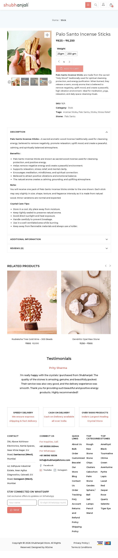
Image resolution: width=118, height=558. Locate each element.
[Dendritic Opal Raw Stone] (86, 302)
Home (55, 20)
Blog (74, 476)
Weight (61, 48)
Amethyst (106, 444)
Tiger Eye (106, 508)
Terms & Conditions (81, 547)
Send (16, 510)
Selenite (105, 504)
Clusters (90, 467)
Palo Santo (84, 112)
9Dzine (49, 547)
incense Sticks (70, 112)
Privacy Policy (81, 543)
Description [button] (17, 132)
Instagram (62, 470)
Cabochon (92, 472)
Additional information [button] (25, 239)
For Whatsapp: (47, 451)
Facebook (48, 465)
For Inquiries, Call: (49, 441)
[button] (111, 5)
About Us (77, 444)
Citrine (104, 458)
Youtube (47, 470)
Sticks (94, 112)
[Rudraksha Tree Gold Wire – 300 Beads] (32, 302)
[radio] (60, 54)
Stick (63, 20)
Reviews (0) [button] (16, 248)
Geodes (90, 485)
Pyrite (104, 472)
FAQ (74, 499)
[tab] (59, 132)
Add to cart (71, 68)
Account (76, 504)
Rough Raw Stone (89, 449)
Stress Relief (104, 112)
